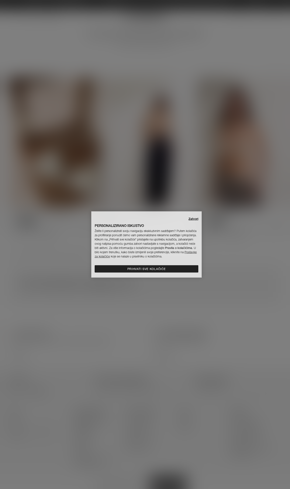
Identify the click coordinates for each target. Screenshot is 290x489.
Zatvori (193, 219)
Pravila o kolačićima (178, 248)
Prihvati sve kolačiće (146, 269)
